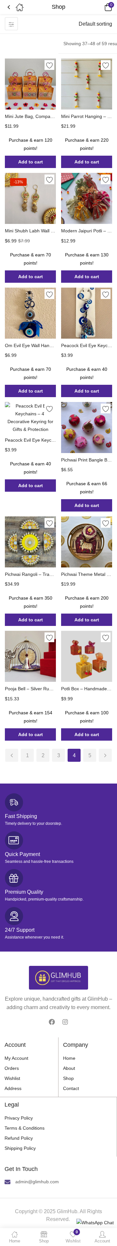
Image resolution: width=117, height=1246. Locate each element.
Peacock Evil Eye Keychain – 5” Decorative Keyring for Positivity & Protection (86, 345)
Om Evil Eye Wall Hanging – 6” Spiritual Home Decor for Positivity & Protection (30, 345)
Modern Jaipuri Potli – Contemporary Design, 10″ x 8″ (86, 230)
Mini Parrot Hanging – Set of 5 (86, 116)
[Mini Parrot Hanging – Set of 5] (86, 84)
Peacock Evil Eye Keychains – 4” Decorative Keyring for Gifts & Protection (30, 440)
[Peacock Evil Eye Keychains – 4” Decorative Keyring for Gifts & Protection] (30, 417)
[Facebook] (51, 1021)
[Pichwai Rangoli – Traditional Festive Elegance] (30, 541)
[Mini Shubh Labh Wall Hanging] (30, 198)
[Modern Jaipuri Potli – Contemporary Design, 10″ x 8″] (86, 198)
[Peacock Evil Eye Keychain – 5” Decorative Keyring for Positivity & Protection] (86, 313)
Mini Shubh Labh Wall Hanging (30, 230)
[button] (99, 7)
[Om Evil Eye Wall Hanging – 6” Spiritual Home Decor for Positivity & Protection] (30, 313)
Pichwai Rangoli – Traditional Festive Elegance (30, 574)
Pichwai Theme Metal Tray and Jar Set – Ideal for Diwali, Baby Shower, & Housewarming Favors (86, 574)
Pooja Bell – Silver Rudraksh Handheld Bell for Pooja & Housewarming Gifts (30, 688)
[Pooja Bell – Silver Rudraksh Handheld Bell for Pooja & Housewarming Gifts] (30, 656)
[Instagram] (65, 1021)
